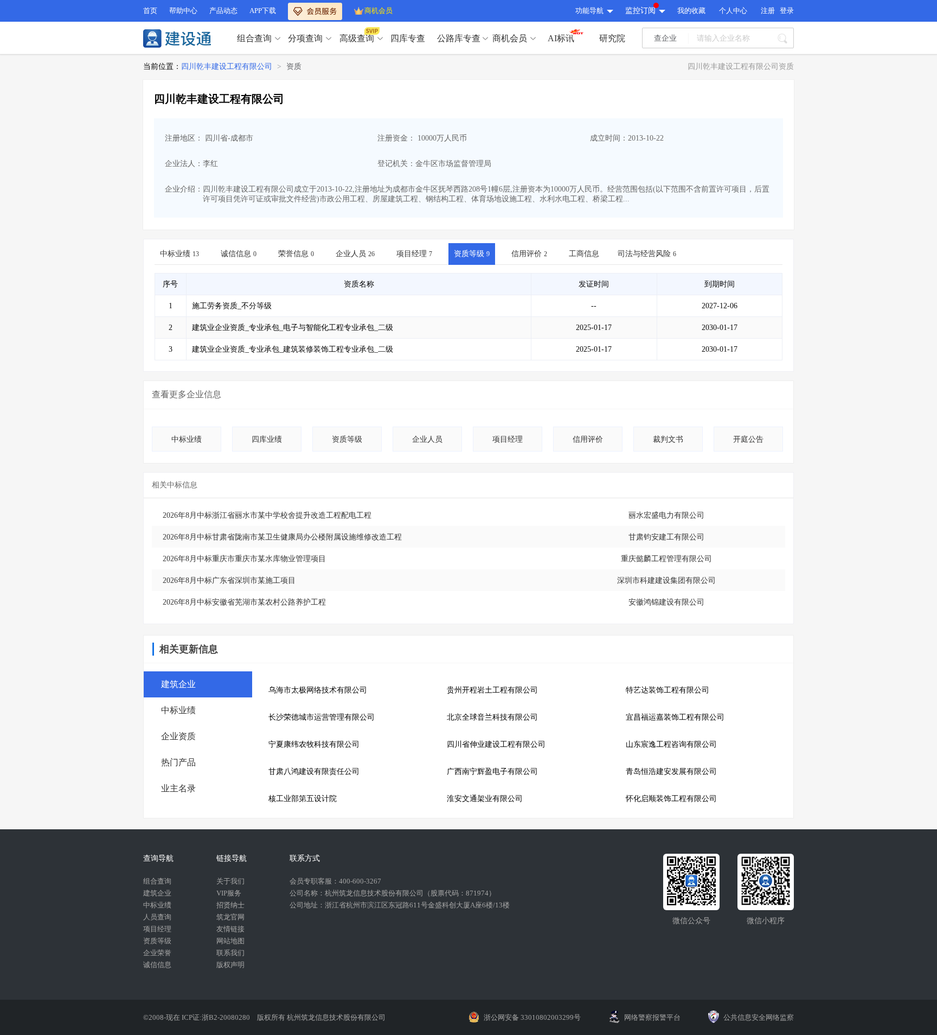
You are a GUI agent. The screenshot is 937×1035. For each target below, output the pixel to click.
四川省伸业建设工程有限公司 (496, 744)
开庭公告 (748, 439)
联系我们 (230, 953)
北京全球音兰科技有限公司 (492, 717)
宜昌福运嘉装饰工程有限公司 (675, 717)
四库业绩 (267, 439)
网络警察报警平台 (652, 1017)
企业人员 (355, 254)
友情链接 (230, 929)
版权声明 (230, 965)
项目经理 (414, 254)
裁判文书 (668, 439)
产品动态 (223, 11)
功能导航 (589, 11)
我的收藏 (691, 11)
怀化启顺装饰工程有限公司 (671, 799)
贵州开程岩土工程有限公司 (492, 690)
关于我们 (230, 881)
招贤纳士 (230, 905)
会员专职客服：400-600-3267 (335, 881)
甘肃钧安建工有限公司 (666, 537)
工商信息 (584, 254)
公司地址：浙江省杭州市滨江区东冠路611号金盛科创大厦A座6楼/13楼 (400, 905)
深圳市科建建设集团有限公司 (666, 580)
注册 (768, 11)
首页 (150, 11)
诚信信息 (238, 254)
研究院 (612, 38)
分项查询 (305, 38)
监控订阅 (640, 11)
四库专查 (407, 38)
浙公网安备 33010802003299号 (532, 1017)
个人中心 (733, 11)
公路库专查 (458, 38)
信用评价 (529, 254)
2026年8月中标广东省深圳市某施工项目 (229, 580)
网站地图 (230, 941)
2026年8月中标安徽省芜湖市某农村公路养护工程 (244, 602)
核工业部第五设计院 (302, 799)
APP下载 (262, 11)
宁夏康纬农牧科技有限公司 (314, 744)
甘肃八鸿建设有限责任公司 (314, 771)
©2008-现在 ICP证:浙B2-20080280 (197, 1017)
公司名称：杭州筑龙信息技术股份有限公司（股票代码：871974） (393, 893)
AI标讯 (561, 38)
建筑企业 (157, 893)
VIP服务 (228, 893)
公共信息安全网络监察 (758, 1017)
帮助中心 (183, 11)
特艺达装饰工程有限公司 (667, 690)
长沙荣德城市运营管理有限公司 (321, 717)
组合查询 (254, 38)
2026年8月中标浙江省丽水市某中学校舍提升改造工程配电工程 (267, 515)
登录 (787, 11)
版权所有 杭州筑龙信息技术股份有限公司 (321, 1017)
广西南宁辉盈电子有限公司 (492, 771)
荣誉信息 (296, 254)
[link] (226, 67)
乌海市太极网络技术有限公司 (317, 690)
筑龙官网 (230, 917)
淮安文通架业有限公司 (485, 799)
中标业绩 (179, 254)
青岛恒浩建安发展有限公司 (671, 771)
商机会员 (378, 11)
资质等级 (472, 254)
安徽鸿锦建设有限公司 (666, 602)
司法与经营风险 (647, 254)
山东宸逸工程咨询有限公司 (671, 744)
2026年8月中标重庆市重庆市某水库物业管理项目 (244, 559)
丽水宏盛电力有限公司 (666, 515)
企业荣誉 (157, 953)
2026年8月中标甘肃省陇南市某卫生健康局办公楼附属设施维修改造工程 (282, 537)
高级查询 (356, 38)
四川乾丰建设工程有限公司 (226, 66)
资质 (293, 66)
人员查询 (157, 917)
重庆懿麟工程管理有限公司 (666, 559)
